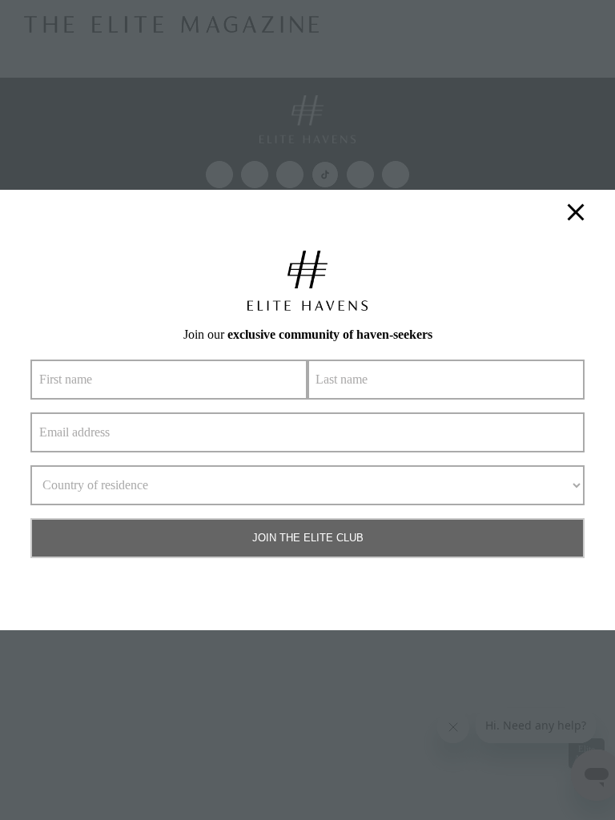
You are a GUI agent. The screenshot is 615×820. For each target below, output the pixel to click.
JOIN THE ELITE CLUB (308, 538)
